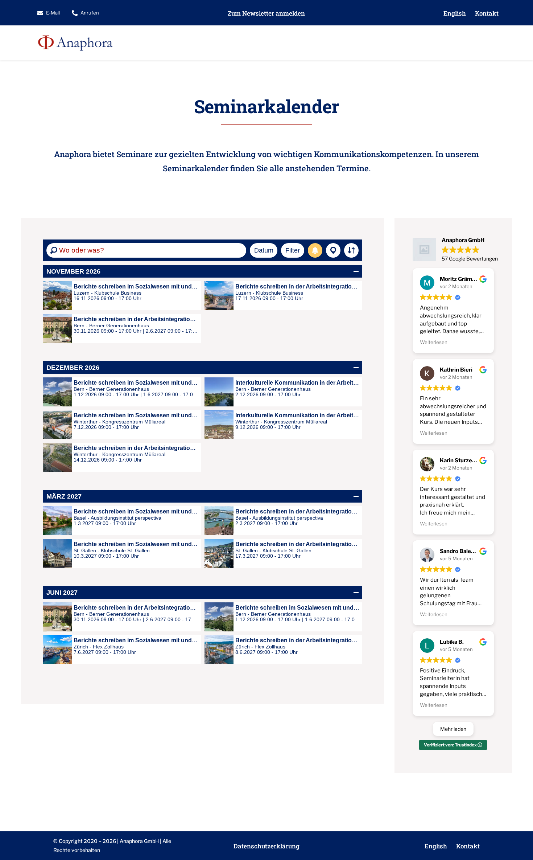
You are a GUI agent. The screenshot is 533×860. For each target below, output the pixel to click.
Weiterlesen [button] (433, 342)
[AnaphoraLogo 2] (75, 31)
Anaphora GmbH (139, 841)
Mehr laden (453, 729)
